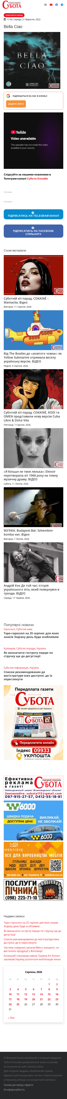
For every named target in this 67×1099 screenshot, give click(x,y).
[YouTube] (51, 4)
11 (18, 994)
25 (18, 1004)
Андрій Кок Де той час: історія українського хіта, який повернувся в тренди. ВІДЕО (31, 589)
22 (49, 999)
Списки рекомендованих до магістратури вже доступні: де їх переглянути (28, 675)
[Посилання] (11, 5)
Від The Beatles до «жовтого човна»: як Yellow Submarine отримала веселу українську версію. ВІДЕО (33, 357)
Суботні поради (25, 648)
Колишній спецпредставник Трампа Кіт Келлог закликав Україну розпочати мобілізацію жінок (32, 957)
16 (56, 994)
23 (56, 999)
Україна (41, 648)
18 (18, 999)
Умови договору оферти (18, 1085)
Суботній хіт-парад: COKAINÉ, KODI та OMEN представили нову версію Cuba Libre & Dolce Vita (32, 416)
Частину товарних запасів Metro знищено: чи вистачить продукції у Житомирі (31, 949)
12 (25, 994)
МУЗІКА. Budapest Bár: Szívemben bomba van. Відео (28, 532)
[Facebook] (56, 4)
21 (41, 999)
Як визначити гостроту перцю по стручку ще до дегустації (28, 654)
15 (49, 994)
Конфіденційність (14, 1089)
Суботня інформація (16, 667)
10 (10, 994)
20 (33, 999)
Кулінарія (9, 648)
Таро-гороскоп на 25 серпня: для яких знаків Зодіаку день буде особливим (31, 635)
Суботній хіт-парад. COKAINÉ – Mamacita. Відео (26, 300)
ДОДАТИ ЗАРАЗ (16, 104)
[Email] (45, 4)
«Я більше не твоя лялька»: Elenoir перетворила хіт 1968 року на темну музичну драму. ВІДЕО (31, 475)
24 (10, 1004)
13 (33, 994)
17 (10, 999)
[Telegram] (62, 4)
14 (41, 994)
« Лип (11, 1018)
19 (25, 999)
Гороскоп (9, 629)
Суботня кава (24, 629)
